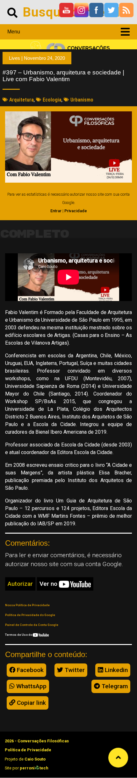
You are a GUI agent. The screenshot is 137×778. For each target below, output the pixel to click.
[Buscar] (12, 12)
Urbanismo (81, 100)
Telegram (114, 686)
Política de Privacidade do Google (30, 615)
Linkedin (115, 670)
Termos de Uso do (19, 634)
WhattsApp (31, 686)
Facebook (29, 670)
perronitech (34, 768)
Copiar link (30, 702)
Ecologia (52, 100)
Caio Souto (35, 759)
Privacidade (75, 210)
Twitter (74, 670)
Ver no (49, 583)
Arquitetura (21, 100)
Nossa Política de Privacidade (27, 605)
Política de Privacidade (28, 749)
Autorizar (20, 583)
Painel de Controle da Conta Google (31, 625)
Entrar (55, 210)
